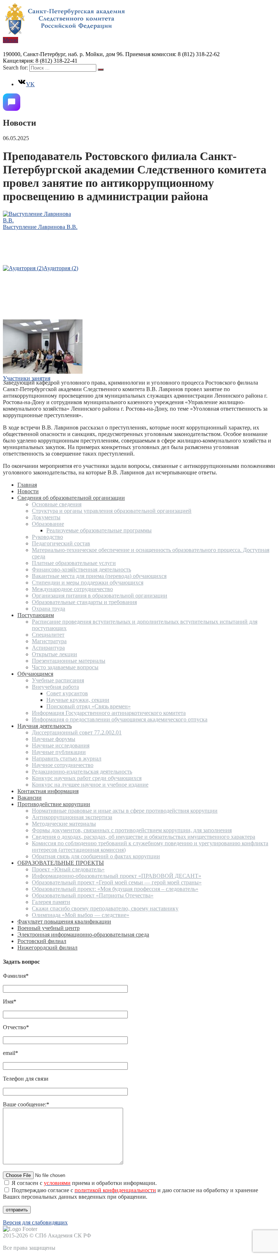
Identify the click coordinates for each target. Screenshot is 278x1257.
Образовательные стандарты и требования (84, 602)
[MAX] (11, 102)
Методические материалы (64, 824)
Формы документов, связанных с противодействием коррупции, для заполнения (132, 830)
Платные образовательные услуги (74, 563)
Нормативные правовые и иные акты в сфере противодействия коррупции (125, 811)
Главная (27, 485)
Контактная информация (48, 791)
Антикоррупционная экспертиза (72, 817)
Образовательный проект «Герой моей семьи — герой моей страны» (117, 882)
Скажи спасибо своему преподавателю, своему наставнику (105, 908)
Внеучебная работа (55, 687)
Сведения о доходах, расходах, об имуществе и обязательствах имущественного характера (143, 837)
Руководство (47, 537)
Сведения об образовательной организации (71, 498)
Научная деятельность (44, 726)
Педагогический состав (61, 543)
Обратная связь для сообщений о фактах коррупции (96, 856)
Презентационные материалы (68, 661)
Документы (46, 517)
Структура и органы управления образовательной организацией (111, 511)
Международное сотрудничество (72, 589)
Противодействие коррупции (53, 804)
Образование (48, 524)
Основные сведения (56, 504)
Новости (28, 491)
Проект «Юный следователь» (68, 869)
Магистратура (49, 641)
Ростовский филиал (41, 941)
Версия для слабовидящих (35, 1222)
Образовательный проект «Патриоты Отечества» (92, 895)
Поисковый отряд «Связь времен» (88, 706)
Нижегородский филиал (47, 947)
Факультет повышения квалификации (64, 921)
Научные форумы (53, 739)
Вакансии (29, 798)
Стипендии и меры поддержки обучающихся (87, 582)
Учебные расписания (58, 680)
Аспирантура (48, 648)
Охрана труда (48, 609)
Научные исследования (60, 745)
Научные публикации (59, 752)
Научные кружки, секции (77, 700)
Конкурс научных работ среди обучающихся (87, 778)
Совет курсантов (67, 693)
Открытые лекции (54, 654)
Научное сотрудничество (62, 765)
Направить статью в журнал (66, 758)
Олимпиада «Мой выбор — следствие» (80, 915)
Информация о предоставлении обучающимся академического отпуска (119, 719)
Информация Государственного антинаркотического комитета (109, 713)
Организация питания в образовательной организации (99, 595)
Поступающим (35, 615)
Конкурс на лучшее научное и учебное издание (90, 785)
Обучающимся (35, 674)
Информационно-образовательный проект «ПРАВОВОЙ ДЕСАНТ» (116, 876)
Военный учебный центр (48, 928)
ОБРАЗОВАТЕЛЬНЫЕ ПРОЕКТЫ (60, 863)
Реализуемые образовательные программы (99, 530)
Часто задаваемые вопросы (65, 667)
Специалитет (48, 635)
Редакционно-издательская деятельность (82, 771)
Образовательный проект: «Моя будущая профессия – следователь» (115, 889)
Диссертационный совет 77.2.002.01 (77, 732)
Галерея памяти (51, 902)
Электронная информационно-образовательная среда (83, 934)
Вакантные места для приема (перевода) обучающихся (99, 576)
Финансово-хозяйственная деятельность (81, 569)
